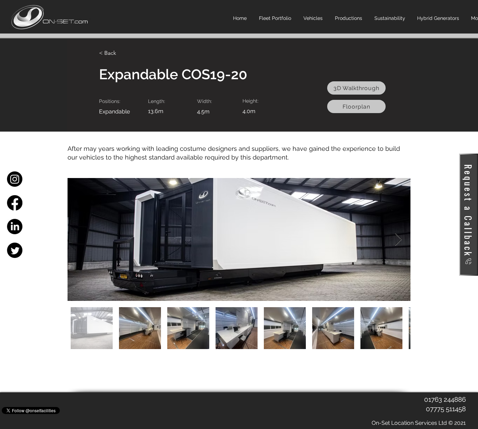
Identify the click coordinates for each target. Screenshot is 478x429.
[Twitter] (14, 250)
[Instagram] (14, 179)
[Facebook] (14, 202)
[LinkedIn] (14, 226)
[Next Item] (398, 239)
